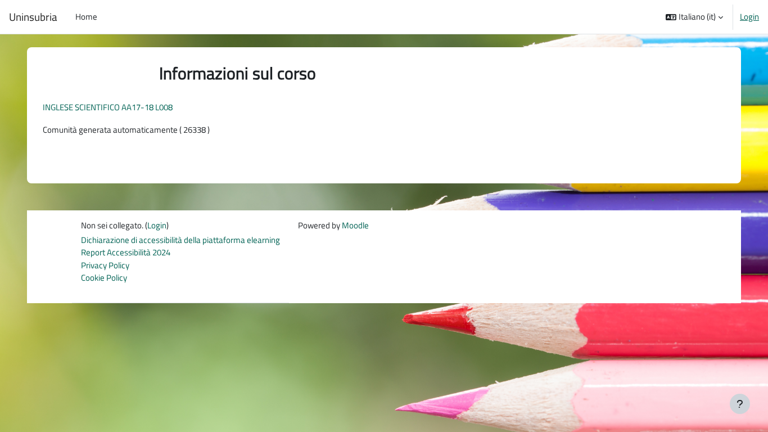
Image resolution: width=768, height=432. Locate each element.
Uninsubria (33, 17)
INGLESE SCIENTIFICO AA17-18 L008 (108, 107)
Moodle (355, 225)
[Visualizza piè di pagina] (740, 404)
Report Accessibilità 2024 (125, 252)
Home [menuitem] (86, 16)
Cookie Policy (104, 277)
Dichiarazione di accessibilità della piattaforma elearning (180, 239)
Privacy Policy (105, 265)
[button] (694, 17)
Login (749, 17)
